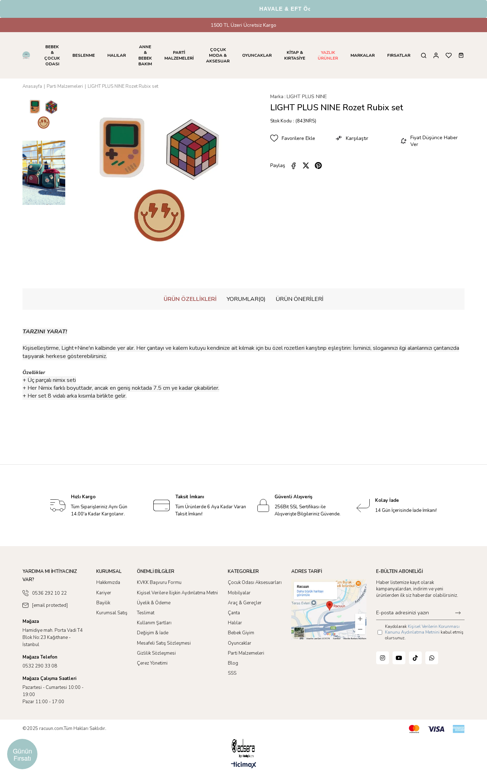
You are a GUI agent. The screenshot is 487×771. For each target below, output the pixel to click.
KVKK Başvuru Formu (159, 582)
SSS (232, 673)
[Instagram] (382, 657)
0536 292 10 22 (49, 593)
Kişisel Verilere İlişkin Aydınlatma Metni (177, 593)
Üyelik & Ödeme (153, 603)
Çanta (234, 613)
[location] (328, 609)
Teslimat (145, 613)
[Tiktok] (415, 657)
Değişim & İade (152, 633)
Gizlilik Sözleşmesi (156, 653)
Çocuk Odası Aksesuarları (255, 582)
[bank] (437, 729)
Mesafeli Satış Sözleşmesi (164, 643)
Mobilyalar (239, 593)
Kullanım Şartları (154, 623)
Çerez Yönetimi (152, 663)
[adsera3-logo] (243, 748)
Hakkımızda (108, 582)
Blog (233, 663)
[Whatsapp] (431, 657)
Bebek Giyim (241, 633)
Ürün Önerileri (299, 299)
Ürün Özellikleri (190, 299)
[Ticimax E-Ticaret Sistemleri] (243, 765)
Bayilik (103, 603)
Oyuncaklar (239, 643)
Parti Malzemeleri (246, 653)
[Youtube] (399, 657)
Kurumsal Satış (111, 613)
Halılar (235, 623)
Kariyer (103, 593)
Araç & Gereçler (245, 603)
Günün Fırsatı (22, 754)
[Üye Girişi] (436, 55)
